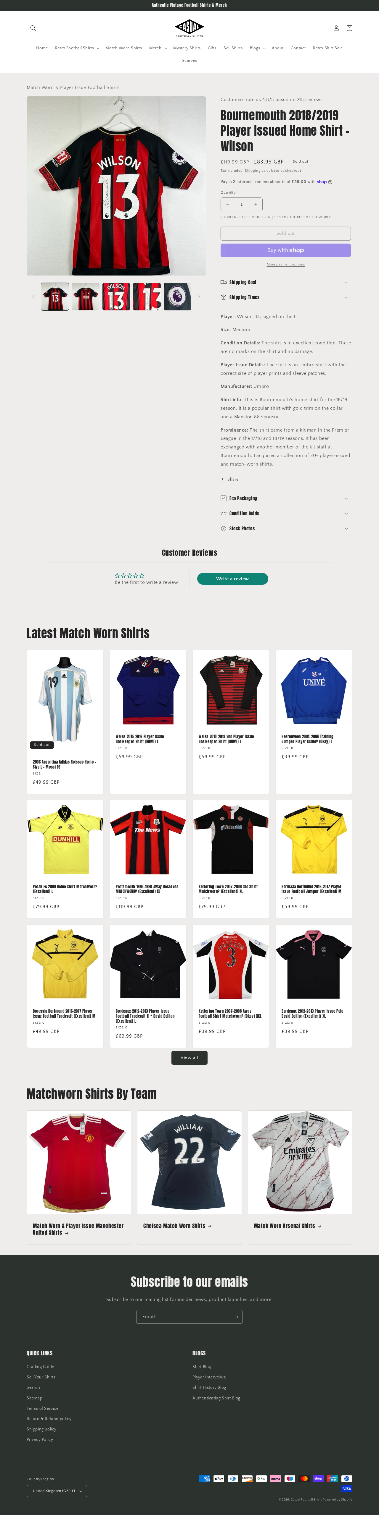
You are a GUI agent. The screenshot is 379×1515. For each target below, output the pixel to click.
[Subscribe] (236, 1317)
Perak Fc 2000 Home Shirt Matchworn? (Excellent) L (65, 889)
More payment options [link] (286, 264)
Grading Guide (40, 1367)
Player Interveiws (209, 1377)
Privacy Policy (40, 1439)
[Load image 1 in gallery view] (55, 296)
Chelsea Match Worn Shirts (174, 1225)
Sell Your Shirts (41, 1377)
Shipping (253, 171)
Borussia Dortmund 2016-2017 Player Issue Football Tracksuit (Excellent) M (64, 1014)
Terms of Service (43, 1408)
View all (189, 1057)
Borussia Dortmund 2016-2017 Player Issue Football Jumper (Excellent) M (312, 889)
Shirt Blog (201, 1367)
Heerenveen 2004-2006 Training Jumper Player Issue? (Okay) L (307, 739)
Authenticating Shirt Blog (216, 1398)
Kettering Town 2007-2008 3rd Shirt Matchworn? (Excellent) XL (228, 889)
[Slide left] (33, 296)
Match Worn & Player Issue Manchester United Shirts (78, 1229)
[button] (33, 28)
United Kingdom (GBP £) (54, 1491)
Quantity (228, 192)
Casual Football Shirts (307, 1499)
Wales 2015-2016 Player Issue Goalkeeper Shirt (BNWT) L (140, 739)
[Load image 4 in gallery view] (146, 296)
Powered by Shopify (337, 1499)
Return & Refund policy (49, 1419)
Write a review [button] (232, 578)
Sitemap (34, 1398)
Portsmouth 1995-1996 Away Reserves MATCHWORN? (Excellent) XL (147, 889)
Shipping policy (42, 1429)
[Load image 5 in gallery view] (177, 296)
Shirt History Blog (209, 1387)
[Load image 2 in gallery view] (85, 296)
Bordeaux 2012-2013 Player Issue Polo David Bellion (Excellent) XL (312, 1014)
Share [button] (233, 479)
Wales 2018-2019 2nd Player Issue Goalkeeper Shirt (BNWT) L (226, 739)
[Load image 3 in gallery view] (116, 296)
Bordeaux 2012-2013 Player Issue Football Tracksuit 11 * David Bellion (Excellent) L (145, 1016)
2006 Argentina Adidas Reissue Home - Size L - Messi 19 (64, 765)
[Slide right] (199, 296)
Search (33, 1387)
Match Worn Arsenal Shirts (284, 1225)
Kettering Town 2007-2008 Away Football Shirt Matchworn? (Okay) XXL (230, 1014)
